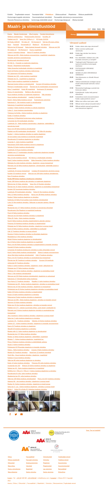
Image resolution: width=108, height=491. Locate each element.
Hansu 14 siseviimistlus (15, 92)
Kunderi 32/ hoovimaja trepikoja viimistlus (21, 189)
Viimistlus (46, 460)
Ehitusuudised (61, 14)
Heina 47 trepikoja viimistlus (36, 52)
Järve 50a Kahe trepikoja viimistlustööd (21, 255)
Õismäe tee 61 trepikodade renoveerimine (44, 86)
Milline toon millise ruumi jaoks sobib (87, 101)
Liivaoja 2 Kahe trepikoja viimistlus (42, 350)
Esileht (10, 14)
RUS (99, 29)
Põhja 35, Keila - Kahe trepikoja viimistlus (21, 218)
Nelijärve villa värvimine (33, 92)
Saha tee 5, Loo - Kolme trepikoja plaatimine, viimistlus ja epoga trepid (31, 387)
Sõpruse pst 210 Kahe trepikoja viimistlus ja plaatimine (26, 215)
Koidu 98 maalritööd (28, 89)
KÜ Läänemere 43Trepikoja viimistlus (20, 73)
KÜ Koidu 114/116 (42, 39)
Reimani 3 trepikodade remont (18, 86)
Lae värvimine (47, 469)
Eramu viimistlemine (14, 469)
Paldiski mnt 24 (13, 39)
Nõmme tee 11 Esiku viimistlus (18, 184)
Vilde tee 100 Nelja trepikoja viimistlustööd (22, 379)
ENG (94, 29)
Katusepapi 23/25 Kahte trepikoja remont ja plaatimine (26, 144)
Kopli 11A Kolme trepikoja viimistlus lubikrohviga (23, 71)
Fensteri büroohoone (47, 34)
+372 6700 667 (32, 478)
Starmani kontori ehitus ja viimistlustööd (21, 84)
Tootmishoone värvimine (42, 100)
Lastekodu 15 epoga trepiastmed (19, 171)
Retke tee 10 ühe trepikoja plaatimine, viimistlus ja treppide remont (30, 305)
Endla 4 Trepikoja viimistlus (17, 115)
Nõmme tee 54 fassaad (15, 47)
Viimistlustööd (47, 457)
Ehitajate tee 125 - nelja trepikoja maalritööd (22, 76)
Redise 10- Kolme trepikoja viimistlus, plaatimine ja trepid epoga (29, 384)
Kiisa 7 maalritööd (14, 89)
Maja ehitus (11, 466)
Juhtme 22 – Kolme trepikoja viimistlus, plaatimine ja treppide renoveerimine (33, 323)
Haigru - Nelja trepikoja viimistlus (18, 350)
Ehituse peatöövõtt (85, 14)
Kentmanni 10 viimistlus (45, 89)
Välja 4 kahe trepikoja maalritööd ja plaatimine (23, 81)
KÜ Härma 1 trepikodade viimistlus (40, 158)
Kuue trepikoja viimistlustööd (17, 97)
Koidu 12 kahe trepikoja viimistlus (19, 363)
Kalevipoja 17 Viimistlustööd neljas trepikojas (22, 279)
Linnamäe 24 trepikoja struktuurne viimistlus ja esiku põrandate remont (31, 250)
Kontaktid (53, 478)
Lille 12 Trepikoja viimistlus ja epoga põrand (22, 231)
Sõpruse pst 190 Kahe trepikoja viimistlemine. (43, 173)
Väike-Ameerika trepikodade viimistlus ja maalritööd (25, 68)
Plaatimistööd (47, 466)
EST (89, 29)
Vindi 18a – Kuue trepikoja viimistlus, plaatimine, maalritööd (27, 355)
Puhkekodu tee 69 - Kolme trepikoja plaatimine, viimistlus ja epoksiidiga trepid (33, 284)
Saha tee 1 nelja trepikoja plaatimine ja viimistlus (24, 318)
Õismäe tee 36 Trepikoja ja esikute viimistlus (22, 260)
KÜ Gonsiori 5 (36, 42)
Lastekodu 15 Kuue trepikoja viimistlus (20, 150)
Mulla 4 (10, 389)
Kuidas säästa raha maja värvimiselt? (87, 46)
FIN (103, 29)
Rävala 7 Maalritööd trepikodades (19, 65)
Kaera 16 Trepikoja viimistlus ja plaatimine (22, 326)
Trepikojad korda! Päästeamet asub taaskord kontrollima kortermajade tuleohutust (86, 64)
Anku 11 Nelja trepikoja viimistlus (18, 194)
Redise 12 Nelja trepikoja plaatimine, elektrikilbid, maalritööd (28, 337)
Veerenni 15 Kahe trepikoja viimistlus (20, 302)
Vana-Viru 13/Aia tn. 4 (27, 39)
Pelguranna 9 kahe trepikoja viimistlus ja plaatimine (25, 297)
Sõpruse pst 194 (54, 47)
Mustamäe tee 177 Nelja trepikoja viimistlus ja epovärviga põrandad (30, 208)
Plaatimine (72, 14)
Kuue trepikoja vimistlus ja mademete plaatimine (24, 94)
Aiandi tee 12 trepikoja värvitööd (40, 352)
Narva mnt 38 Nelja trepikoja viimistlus (44, 194)
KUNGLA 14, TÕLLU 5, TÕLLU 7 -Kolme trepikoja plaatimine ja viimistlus (32, 371)
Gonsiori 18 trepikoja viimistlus (46, 84)
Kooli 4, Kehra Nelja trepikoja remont (20, 100)
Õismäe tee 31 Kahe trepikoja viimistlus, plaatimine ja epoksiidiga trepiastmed (33, 186)
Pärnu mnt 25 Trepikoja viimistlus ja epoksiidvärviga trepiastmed (29, 258)
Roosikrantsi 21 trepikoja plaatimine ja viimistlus (23, 139)
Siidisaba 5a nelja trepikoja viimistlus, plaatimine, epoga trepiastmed (30, 163)
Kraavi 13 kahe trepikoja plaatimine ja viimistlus (23, 294)
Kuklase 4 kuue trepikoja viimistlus (19, 358)
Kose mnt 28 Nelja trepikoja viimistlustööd (21, 129)
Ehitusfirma (61, 472)
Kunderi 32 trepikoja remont (17, 173)
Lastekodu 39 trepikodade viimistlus (19, 192)
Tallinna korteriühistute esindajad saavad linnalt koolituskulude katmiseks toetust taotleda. (88, 83)
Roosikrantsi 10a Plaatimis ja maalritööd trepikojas (24, 210)
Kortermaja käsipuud (62, 20)
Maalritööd (29, 469)
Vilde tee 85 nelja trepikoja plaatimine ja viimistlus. (24, 360)
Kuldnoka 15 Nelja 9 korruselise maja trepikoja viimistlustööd (28, 200)
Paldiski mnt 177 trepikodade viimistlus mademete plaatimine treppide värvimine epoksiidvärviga (31, 154)
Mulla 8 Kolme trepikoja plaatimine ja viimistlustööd (24, 239)
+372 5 (18, 478)
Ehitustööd (11, 463)
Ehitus (10, 457)
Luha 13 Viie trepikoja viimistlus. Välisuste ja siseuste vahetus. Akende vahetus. (31, 204)
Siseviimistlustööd (63, 466)
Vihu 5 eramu (33, 34)
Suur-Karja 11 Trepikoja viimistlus (19, 281)
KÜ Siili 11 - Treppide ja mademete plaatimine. (23, 63)
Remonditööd (62, 469)
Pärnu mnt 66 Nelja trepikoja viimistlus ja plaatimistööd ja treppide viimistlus (33, 244)
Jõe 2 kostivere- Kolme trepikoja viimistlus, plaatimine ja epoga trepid (31, 315)
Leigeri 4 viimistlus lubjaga (16, 52)
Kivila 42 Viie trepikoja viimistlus (43, 192)
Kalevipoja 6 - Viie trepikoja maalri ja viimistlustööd (24, 102)
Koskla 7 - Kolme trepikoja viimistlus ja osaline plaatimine (26, 134)
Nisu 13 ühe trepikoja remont (17, 158)
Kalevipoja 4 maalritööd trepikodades (20, 105)
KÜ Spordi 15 (45, 44)
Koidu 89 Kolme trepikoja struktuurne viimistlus (25, 179)
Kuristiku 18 (46, 36)
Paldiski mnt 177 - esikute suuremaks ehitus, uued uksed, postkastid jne (32, 308)
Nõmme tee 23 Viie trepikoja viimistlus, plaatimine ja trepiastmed (29, 287)
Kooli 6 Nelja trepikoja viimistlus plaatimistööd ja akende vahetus (29, 221)
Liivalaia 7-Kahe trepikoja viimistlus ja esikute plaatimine (26, 108)
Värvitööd (29, 466)
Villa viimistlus (46, 94)
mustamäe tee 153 (14, 365)
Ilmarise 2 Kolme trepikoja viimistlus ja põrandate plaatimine (27, 234)
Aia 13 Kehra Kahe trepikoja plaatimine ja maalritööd (25, 242)
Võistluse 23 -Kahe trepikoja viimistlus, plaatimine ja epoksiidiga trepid (31, 271)
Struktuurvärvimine (32, 463)
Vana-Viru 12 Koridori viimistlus (40, 184)
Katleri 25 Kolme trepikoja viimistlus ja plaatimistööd (25, 292)
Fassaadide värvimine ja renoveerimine (68, 17)
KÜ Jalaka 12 (12, 50)
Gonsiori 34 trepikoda (46, 260)
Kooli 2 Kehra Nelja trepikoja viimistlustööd (22, 252)
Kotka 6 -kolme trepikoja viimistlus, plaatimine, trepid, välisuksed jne (30, 265)
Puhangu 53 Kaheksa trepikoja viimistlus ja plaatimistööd (26, 223)
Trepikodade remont (22, 14)
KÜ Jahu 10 (25, 42)
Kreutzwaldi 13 (26, 44)
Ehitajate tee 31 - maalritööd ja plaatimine (21, 79)
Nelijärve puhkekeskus (15, 36)
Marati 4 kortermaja (20, 34)
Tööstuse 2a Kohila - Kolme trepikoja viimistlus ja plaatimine (27, 113)
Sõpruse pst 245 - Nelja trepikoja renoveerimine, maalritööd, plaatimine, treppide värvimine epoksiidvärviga (31, 56)
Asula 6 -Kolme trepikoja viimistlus (19, 344)
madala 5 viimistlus (35, 97)
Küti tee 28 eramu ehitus (51, 42)
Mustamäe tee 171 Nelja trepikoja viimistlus (22, 334)
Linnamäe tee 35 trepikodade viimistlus (21, 121)
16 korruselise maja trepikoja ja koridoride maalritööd (25, 136)
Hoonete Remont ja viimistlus (18, 20)
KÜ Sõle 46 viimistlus (44, 131)
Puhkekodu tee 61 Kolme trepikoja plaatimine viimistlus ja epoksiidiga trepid (33, 289)
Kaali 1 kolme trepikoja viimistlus (18, 160)
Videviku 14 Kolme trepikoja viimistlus (44, 321)
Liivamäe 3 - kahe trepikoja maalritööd (20, 142)
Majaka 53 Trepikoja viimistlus (18, 352)
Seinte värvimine (48, 472)
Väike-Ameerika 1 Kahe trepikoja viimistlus (45, 160)
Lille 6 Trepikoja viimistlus (44, 255)
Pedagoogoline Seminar (33, 36)
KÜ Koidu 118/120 (14, 42)
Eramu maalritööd (36, 50)
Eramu (10, 34)
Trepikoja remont (63, 460)
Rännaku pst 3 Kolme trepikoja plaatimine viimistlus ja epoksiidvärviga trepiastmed (31, 312)
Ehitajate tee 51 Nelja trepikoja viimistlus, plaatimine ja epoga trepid (30, 226)
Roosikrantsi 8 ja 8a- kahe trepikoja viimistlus (23, 373)
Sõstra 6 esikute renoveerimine (48, 252)
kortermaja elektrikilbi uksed (42, 20)
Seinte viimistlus (31, 472)
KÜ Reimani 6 (23, 50)
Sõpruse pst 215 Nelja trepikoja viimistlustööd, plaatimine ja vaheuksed (31, 276)
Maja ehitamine (12, 472)
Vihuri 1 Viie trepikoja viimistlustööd (19, 273)
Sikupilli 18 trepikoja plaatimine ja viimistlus (22, 329)
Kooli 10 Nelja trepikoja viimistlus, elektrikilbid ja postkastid (27, 229)
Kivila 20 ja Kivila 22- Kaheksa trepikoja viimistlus (30, 389)
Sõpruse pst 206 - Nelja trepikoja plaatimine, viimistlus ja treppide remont (32, 300)
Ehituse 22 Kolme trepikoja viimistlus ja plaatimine (38, 365)
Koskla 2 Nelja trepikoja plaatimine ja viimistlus (23, 197)
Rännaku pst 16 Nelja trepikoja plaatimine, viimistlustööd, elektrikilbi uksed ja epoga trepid (33, 167)
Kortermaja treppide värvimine (19, 17)
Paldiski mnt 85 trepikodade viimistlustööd (21, 131)
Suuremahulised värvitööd (42, 17)
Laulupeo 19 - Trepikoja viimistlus (19, 321)
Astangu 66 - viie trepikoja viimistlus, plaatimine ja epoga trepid (28, 381)
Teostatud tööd (37, 14)
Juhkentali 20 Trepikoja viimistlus (18, 263)
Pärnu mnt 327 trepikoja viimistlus (49, 379)
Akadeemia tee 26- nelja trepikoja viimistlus (22, 376)
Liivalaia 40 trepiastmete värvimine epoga (45, 171)
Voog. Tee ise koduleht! (93, 430)
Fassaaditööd (30, 457)
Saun (9, 44)
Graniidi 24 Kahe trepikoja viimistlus (19, 247)
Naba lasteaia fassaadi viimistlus (36, 47)
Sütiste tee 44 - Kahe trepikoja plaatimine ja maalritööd (26, 368)
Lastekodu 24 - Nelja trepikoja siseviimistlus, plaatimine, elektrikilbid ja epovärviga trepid (31, 125)
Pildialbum (49, 14)
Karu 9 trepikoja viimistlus (16, 176)
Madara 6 (36, 44)
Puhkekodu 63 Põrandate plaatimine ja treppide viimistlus (27, 347)
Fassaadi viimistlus (32, 460)
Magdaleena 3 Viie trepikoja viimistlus (20, 236)
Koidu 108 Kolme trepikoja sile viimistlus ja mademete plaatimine (29, 181)
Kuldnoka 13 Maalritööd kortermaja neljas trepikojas (25, 118)
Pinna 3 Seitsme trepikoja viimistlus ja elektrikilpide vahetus (27, 342)
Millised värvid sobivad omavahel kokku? (88, 104)
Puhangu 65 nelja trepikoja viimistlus (44, 363)
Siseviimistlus (62, 463)
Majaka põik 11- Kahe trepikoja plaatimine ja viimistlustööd (27, 331)
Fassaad (16, 44)
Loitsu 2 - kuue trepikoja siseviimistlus (20, 110)
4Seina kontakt (77, 20)
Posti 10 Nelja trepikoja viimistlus (18, 213)
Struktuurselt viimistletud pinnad (18, 60)
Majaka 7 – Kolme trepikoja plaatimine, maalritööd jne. (26, 339)
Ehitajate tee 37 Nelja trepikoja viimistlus (21, 268)
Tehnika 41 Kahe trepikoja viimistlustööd (21, 147)
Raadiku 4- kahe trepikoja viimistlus (43, 281)
